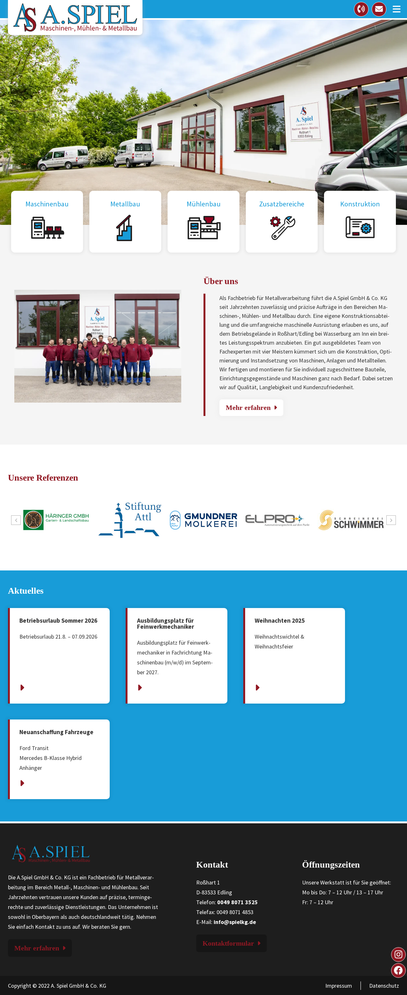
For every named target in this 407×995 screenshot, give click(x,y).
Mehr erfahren (248, 408)
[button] (16, 520)
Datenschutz (384, 985)
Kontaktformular (228, 943)
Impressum (338, 985)
